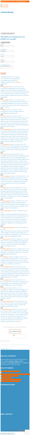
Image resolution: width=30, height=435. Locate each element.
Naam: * (3, 44)
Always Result (21, 430)
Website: (3, 59)
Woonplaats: (3, 49)
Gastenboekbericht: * (6, 65)
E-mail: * (3, 54)
